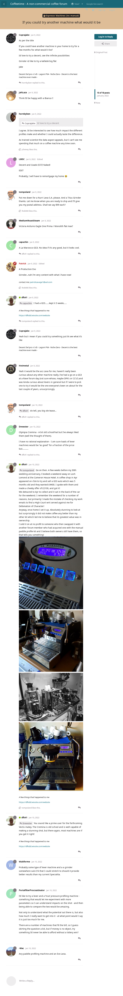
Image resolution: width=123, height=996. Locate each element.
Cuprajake (30, 123)
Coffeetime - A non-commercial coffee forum (38, 4)
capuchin (27, 303)
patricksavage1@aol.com (41, 282)
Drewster (27, 823)
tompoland (28, 470)
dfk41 (25, 410)
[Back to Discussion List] (4, 4)
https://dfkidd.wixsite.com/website (34, 315)
